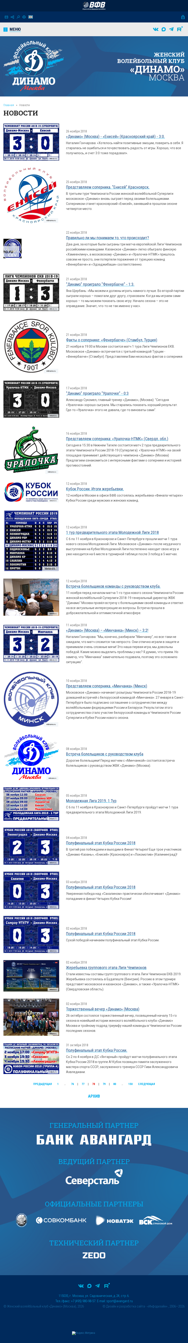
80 (114, 1084)
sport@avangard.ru (119, 1301)
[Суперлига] (94, 5)
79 (104, 1084)
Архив (94, 1096)
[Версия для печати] (24, 17)
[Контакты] (6, 17)
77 (83, 1084)
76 (72, 1084)
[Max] (163, 29)
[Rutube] (180, 29)
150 (130, 1084)
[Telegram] (171, 29)
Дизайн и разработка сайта (125, 1306)
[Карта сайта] (12, 17)
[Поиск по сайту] (18, 17)
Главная (8, 105)
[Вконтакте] (155, 29)
